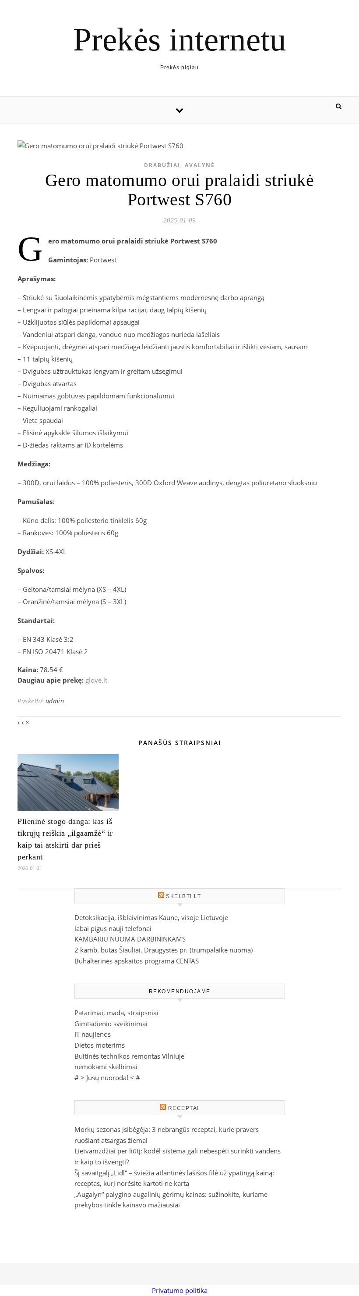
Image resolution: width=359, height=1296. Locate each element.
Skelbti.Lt (183, 896)
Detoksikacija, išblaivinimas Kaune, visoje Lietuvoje (151, 917)
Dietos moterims (99, 1045)
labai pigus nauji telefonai (112, 928)
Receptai (183, 1108)
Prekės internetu (179, 39)
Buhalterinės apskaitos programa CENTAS (136, 960)
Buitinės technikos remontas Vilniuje (129, 1056)
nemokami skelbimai (105, 1066)
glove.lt (96, 680)
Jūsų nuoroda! (107, 1077)
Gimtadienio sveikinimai (111, 1023)
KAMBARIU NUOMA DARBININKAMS (130, 938)
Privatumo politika (180, 1290)
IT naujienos (92, 1034)
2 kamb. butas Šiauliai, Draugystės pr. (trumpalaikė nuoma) (163, 949)
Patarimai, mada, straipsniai (116, 1012)
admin (55, 701)
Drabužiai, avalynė (179, 165)
